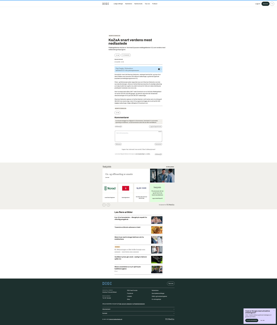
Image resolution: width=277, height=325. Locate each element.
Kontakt (104, 313)
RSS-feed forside (132, 290)
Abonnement (106, 309)
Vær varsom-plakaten (125, 304)
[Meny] (272, 4)
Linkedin (129, 296)
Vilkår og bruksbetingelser (159, 296)
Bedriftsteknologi (114, 35)
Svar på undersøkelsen (251, 320)
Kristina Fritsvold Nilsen (109, 292)
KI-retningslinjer (156, 299)
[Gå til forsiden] (105, 4)
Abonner (265, 3)
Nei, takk (263, 320)
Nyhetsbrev (155, 290)
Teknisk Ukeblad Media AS (115, 319)
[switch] (159, 69)
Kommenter (126, 55)
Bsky (128, 299)
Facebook (130, 293)
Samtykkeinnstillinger (158, 293)
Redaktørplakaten (139, 304)
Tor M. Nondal (106, 298)
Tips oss (170, 283)
